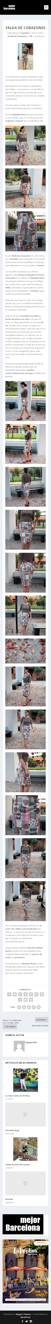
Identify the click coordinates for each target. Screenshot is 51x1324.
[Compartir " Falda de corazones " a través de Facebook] (9, 994)
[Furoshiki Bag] (25, 1115)
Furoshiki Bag (12, 1130)
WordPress (25, 1317)
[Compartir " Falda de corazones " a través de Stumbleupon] (20, 999)
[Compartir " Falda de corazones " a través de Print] (31, 999)
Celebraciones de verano (17, 1164)
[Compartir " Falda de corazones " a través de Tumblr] (25, 994)
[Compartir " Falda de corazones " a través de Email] (25, 999)
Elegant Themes (23, 1314)
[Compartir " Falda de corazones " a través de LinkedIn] (36, 994)
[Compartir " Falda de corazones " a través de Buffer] (42, 994)
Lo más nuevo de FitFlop (17, 1095)
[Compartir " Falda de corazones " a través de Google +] (20, 994)
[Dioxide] (25, 1183)
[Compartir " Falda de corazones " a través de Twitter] (14, 994)
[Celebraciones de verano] (25, 1149)
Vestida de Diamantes (17, 36)
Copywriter (24, 33)
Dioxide (9, 1199)
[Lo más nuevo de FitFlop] (25, 1080)
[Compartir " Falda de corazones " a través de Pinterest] (31, 994)
